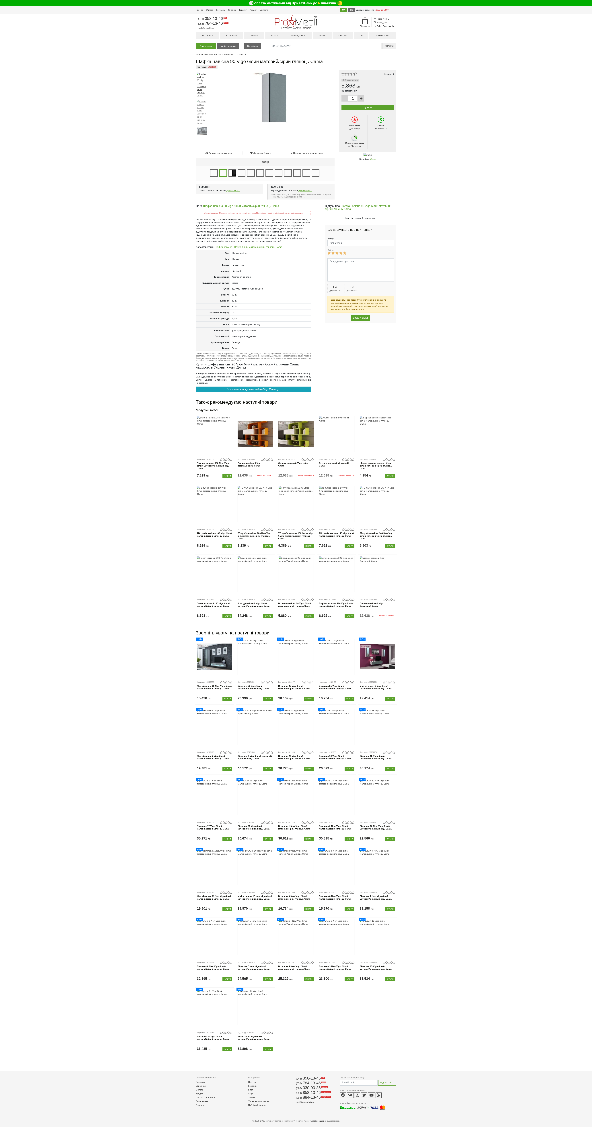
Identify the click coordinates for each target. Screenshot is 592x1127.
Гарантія (243, 10)
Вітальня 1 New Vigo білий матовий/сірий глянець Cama (294, 827)
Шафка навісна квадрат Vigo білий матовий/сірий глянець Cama (376, 466)
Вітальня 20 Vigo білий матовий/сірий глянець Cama (294, 757)
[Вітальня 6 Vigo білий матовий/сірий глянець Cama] (255, 727)
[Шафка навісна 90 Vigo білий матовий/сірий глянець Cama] (202, 85)
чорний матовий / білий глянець (297, 173)
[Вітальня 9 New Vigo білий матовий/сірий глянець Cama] (296, 867)
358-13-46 (212, 18)
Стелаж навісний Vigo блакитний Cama (371, 604)
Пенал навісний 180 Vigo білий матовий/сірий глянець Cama (213, 604)
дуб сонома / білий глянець (250, 173)
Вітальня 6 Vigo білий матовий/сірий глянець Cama (255, 757)
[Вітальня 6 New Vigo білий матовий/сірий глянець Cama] (214, 937)
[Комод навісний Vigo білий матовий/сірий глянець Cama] (255, 574)
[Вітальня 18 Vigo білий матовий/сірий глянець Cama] (377, 727)
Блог (250, 1089)
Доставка (220, 10)
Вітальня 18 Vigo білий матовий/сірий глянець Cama (376, 757)
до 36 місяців (380, 127)
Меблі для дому (228, 46)
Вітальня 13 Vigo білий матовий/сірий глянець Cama (253, 1037)
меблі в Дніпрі (319, 1121)
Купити (227, 476)
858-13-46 (313, 1092)
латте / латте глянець (269, 173)
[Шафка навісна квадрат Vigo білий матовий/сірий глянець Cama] (377, 434)
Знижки (251, 1097)
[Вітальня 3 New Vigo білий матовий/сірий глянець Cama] (336, 937)
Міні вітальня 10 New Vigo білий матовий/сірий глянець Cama (255, 897)
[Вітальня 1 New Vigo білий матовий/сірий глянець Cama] (296, 797)
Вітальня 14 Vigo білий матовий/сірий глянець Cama (213, 1037)
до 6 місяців (354, 127)
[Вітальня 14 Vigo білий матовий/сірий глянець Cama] (214, 1007)
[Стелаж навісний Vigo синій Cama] (336, 434)
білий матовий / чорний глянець (232, 173)
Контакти (263, 10)
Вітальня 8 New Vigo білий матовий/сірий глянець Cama (335, 897)
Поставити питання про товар (308, 153)
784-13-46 (213, 23)
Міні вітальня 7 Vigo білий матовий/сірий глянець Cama (213, 757)
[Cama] (367, 154)
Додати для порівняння (220, 153)
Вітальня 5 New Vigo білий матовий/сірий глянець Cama (253, 967)
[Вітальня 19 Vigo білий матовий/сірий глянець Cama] (336, 727)
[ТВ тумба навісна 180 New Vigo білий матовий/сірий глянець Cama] (255, 504)
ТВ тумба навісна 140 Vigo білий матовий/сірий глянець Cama (336, 534)
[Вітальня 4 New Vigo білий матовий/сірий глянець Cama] (296, 937)
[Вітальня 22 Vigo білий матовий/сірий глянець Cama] (296, 657)
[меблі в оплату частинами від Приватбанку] (296, 3)
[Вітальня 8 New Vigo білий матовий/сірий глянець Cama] (336, 867)
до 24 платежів (354, 144)
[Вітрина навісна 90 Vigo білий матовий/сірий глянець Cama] (296, 574)
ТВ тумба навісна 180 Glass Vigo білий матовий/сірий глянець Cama (295, 536)
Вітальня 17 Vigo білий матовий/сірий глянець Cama (213, 827)
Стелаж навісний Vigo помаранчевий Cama (249, 464)
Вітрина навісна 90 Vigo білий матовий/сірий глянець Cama (294, 604)
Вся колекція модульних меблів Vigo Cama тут (253, 389)
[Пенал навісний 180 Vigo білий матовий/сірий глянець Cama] (214, 574)
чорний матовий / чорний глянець (306, 173)
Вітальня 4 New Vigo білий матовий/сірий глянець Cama (294, 967)
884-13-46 (313, 1097)
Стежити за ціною (351, 80)
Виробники (252, 46)
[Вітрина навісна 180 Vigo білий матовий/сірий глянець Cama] (336, 574)
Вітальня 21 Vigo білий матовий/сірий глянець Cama (335, 687)
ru (351, 10)
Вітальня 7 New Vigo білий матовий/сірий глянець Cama (376, 897)
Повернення (202, 1101)
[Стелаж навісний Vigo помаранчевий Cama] (255, 434)
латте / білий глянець (260, 173)
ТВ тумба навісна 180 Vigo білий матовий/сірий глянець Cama (214, 534)
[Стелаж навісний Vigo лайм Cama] (296, 434)
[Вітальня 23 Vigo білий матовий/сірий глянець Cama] (255, 657)
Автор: (330, 238)
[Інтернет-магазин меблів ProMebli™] (296, 21)
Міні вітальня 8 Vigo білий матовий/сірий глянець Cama (376, 687)
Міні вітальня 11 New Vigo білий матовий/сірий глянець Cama (214, 897)
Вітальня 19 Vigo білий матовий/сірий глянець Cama (335, 757)
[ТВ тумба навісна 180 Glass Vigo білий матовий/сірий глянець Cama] (296, 504)
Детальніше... (233, 190)
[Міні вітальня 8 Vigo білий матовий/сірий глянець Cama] (377, 657)
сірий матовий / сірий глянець (287, 173)
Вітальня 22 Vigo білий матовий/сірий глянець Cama (294, 687)
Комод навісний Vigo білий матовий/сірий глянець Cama (253, 604)
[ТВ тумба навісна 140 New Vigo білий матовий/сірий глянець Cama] (377, 504)
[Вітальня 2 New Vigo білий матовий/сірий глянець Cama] (336, 797)
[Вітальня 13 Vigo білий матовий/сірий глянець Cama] (255, 1007)
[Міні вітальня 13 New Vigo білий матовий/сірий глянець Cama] (214, 657)
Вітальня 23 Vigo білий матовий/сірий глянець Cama (253, 687)
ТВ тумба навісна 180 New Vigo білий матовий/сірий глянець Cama (254, 536)
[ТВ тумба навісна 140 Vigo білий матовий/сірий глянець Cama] (336, 504)
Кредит (253, 10)
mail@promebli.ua (206, 28)
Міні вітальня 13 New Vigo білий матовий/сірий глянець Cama (214, 687)
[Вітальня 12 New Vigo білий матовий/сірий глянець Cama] (377, 797)
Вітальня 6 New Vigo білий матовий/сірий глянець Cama (213, 967)
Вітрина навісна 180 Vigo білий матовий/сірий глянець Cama (336, 604)
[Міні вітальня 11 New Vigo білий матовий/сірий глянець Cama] (214, 867)
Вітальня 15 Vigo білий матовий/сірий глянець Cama (376, 967)
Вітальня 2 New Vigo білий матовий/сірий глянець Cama (335, 827)
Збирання (232, 10)
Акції (250, 1093)
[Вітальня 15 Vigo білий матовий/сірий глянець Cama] (377, 937)
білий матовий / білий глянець (213, 173)
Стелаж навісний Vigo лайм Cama (293, 464)
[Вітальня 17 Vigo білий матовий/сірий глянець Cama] (214, 797)
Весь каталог (206, 46)
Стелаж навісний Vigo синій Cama (334, 464)
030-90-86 (311, 1087)
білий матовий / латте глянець (315, 173)
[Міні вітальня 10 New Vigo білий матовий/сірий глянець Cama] (255, 867)
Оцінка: (331, 250)
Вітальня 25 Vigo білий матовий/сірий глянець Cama (253, 827)
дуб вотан (241, 173)
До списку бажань (262, 153)
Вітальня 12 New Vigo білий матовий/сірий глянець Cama (376, 827)
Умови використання (258, 1101)
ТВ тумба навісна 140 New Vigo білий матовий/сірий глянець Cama (376, 536)
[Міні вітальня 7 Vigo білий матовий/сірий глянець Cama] (214, 727)
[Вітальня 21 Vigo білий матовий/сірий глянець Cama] (336, 657)
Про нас (199, 10)
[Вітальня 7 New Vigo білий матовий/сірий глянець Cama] (377, 867)
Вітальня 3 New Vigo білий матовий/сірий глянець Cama (335, 967)
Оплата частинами (205, 1097)
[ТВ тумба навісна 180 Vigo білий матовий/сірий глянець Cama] (214, 504)
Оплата (209, 10)
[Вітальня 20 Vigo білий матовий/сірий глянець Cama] (296, 727)
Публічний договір (257, 1105)
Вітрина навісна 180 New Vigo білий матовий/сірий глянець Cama (213, 466)
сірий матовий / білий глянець (278, 173)
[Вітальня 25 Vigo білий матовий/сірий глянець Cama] (255, 797)
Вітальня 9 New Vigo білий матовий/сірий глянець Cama (294, 897)
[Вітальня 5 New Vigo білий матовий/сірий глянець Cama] (255, 937)
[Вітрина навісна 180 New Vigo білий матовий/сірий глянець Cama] (214, 434)
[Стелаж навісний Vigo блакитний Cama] (377, 574)
